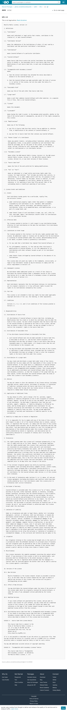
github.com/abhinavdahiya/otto (23, 6)
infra (40, 6)
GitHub (54, 679)
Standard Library (31, 677)
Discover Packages (7, 6)
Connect (56, 674)
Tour (16, 679)
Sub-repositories (31, 679)
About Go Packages (32, 682)
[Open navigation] (63, 2)
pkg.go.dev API (31, 685)
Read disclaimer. (22, 20)
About (42, 674)
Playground (18, 677)
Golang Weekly (57, 690)
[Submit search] (59, 2)
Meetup (55, 687)
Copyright (33, 696)
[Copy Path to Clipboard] (47, 7)
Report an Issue (34, 703)
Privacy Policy (34, 701)
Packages (30, 674)
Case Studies (5, 679)
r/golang (55, 685)
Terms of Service (33, 698)
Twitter (54, 677)
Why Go (4, 674)
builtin (35, 6)
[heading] (7, 2)
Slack (54, 682)
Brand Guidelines (44, 687)
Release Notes (44, 685)
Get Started (19, 674)
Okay (63, 708)
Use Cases (5, 677)
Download (42, 677)
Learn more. (14, 709)
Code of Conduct (44, 690)
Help (16, 685)
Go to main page (58, 10)
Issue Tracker (43, 682)
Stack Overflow (19, 682)
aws (45, 6)
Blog (41, 679)
